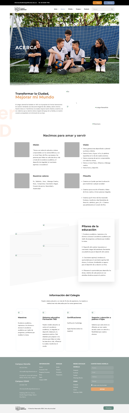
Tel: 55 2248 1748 (44, 3)
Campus (78, 9)
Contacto (86, 9)
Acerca (63, 9)
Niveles (70, 9)
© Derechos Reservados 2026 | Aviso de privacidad (41, 408)
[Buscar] (112, 9)
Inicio (55, 9)
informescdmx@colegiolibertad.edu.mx (25, 3)
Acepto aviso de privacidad (100, 385)
